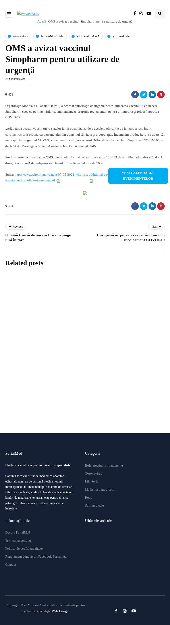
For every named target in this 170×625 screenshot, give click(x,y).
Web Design (60, 611)
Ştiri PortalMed (17, 78)
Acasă (41, 21)
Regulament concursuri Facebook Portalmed (36, 556)
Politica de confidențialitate (24, 548)
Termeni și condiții (18, 540)
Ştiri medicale (94, 505)
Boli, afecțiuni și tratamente (104, 465)
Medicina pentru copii (100, 489)
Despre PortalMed (17, 532)
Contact (10, 564)
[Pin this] (161, 94)
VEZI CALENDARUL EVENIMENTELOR (138, 175)
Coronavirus (93, 473)
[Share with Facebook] (135, 94)
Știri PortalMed (72, 327)
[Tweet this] (143, 94)
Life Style (91, 481)
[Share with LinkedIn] (152, 94)
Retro (89, 497)
